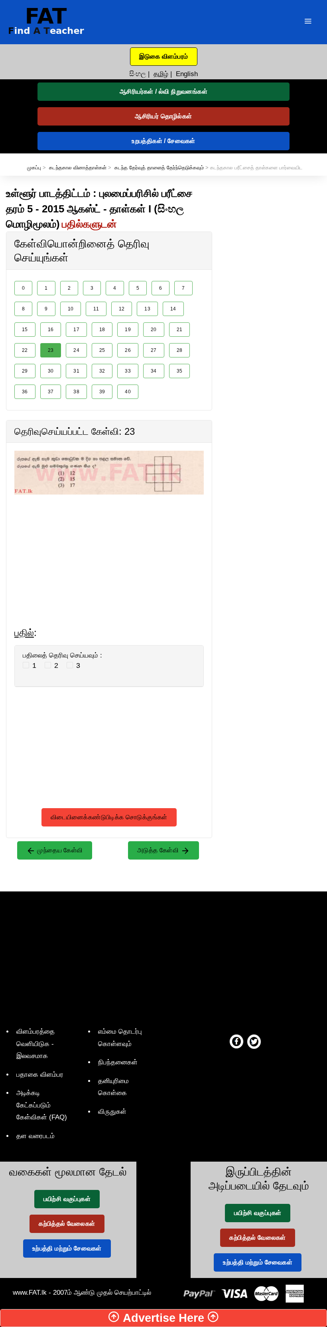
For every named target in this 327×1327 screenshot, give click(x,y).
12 (122, 309)
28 (180, 350)
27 (154, 350)
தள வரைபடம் (35, 1136)
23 (51, 350)
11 (96, 309)
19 (128, 329)
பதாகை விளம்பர (39, 1074)
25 (102, 350)
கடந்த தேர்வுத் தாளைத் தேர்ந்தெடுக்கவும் (159, 168)
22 (25, 350)
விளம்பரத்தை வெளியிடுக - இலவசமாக (35, 1044)
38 (76, 392)
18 (102, 329)
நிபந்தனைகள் (118, 1062)
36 (25, 392)
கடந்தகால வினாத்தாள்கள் (77, 168)
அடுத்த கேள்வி (159, 850)
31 (76, 371)
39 (102, 392)
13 (147, 309)
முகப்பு (34, 168)
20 (154, 329)
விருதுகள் (112, 1111)
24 (76, 350)
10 (71, 309)
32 (102, 371)
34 (154, 371)
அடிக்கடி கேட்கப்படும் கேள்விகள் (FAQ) (41, 1105)
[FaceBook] (236, 1041)
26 (128, 350)
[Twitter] (254, 1041)
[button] (163, 56)
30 (51, 371)
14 (173, 309)
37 (51, 392)
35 (180, 371)
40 (128, 392)
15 (25, 329)
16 (51, 329)
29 (25, 371)
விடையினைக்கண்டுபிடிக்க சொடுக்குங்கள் (109, 817)
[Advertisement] (109, 550)
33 (128, 371)
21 (180, 329)
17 (76, 329)
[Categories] (308, 22)
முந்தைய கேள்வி (59, 850)
